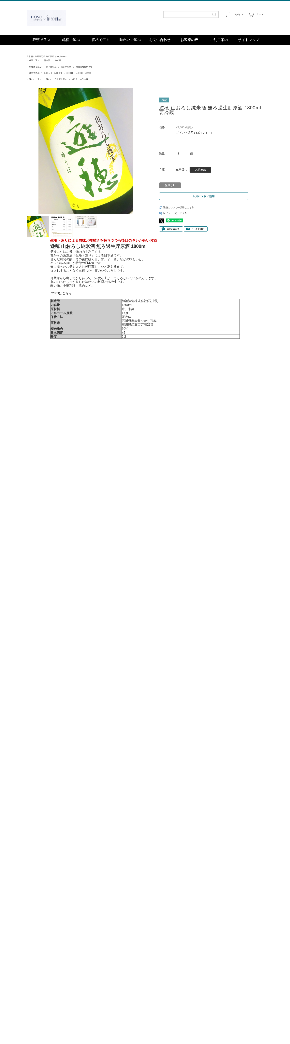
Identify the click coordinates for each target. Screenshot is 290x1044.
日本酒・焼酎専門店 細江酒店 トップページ (47, 56)
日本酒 (47, 60)
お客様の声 (189, 40)
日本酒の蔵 (51, 67)
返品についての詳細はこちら (178, 207)
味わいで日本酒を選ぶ (56, 79)
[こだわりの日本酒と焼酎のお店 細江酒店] (62, 18)
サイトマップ (248, 40)
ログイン (238, 14)
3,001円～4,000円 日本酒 (78, 73)
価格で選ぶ (100, 40)
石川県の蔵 (66, 67)
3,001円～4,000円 (53, 73)
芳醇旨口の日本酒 (79, 79)
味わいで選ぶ (130, 40)
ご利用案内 (219, 40)
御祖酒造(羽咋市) (84, 67)
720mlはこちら (61, 293)
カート (259, 14)
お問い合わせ (159, 40)
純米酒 (58, 60)
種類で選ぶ (41, 40)
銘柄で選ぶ (71, 40)
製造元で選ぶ (35, 67)
